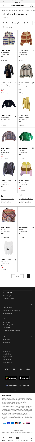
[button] (31, 5)
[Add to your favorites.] (15, 51)
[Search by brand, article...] (3, 5)
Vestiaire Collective (10, 348)
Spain (28, 432)
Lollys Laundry (12, 10)
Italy (32, 432)
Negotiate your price (7, 199)
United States (18, 432)
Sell (4, 319)
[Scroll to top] (28, 276)
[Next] (22, 276)
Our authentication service (11, 310)
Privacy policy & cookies (16, 390)
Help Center (6, 339)
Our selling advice (8, 325)
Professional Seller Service (11, 330)
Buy (4, 304)
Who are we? (7, 351)
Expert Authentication (26, 199)
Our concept (7, 296)
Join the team (7, 359)
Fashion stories (7, 362)
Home (3, 10)
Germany (24, 432)
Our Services (7, 292)
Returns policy (7, 313)
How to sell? (7, 322)
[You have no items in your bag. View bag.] (31, 5)
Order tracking (7, 308)
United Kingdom (10, 432)
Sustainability (7, 354)
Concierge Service (9, 298)
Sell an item (6, 328)
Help (4, 336)
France (3, 432)
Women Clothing (24, 10)
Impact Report (7, 357)
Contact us (6, 342)
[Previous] (13, 276)
